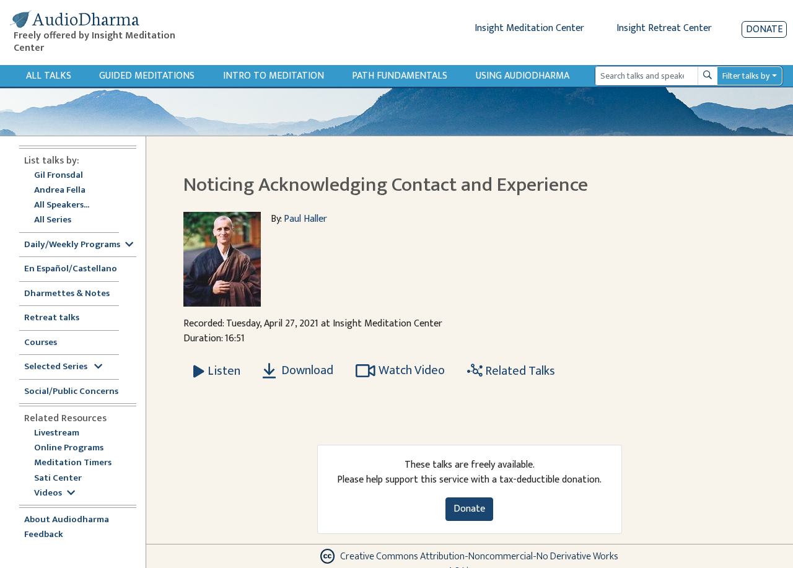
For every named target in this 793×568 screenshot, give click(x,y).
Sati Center (58, 478)
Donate (764, 29)
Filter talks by (745, 76)
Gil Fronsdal (58, 175)
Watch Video (412, 370)
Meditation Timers (73, 463)
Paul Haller (305, 219)
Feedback (43, 535)
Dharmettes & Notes (67, 294)
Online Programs (68, 448)
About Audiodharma (66, 520)
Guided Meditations (147, 76)
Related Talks (519, 371)
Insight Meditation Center (529, 28)
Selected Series (56, 367)
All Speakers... (61, 205)
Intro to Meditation (273, 76)
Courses (40, 343)
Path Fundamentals (399, 76)
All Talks (48, 76)
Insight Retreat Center (664, 28)
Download (306, 370)
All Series (52, 220)
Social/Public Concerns (71, 392)
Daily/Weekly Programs (72, 245)
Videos (48, 493)
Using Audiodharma (522, 76)
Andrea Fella (59, 190)
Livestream (56, 433)
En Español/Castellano (70, 269)
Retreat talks (51, 318)
